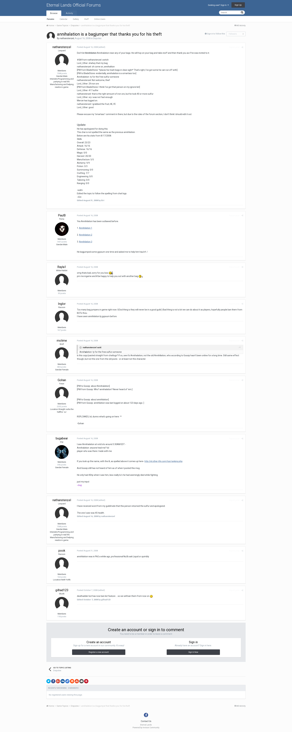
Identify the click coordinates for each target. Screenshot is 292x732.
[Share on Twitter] (48, 681)
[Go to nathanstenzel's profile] (51, 36)
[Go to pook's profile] (62, 564)
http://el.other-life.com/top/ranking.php (163, 461)
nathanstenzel (67, 38)
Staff (86, 19)
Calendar (63, 19)
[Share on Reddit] (72, 681)
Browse (53, 13)
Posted (87, 47)
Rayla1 (61, 267)
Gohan (62, 380)
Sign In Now (193, 652)
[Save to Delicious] (67, 681)
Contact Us (146, 721)
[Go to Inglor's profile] (62, 317)
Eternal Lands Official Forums (73, 5)
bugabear (62, 438)
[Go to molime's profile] (62, 354)
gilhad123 (61, 590)
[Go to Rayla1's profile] (62, 280)
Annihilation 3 (85, 241)
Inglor (62, 304)
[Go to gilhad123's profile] (62, 604)
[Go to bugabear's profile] (62, 452)
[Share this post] (242, 47)
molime (62, 340)
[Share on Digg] (63, 681)
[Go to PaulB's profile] (62, 229)
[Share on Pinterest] (86, 681)
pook (61, 550)
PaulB (62, 215)
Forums (50, 19)
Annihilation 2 (85, 235)
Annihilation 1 (85, 228)
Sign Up (238, 5)
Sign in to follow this (216, 34)
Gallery (76, 19)
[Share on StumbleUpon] (77, 681)
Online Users (99, 19)
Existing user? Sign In (218, 5)
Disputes (97, 38)
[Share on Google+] (58, 681)
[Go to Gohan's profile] (62, 394)
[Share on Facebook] (53, 681)
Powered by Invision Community (146, 728)
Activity (69, 13)
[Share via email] (81, 681)
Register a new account (99, 652)
